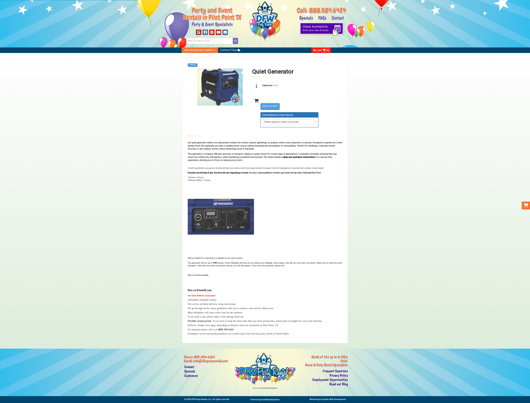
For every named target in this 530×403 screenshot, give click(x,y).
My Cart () (321, 50)
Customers (191, 375)
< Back (192, 65)
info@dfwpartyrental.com (211, 360)
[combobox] (289, 122)
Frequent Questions (335, 371)
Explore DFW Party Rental (198, 50)
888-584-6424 (204, 356)
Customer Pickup (228, 50)
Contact (338, 17)
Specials (306, 17)
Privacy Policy (338, 375)
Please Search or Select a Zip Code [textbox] (281, 122)
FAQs (322, 17)
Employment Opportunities (330, 379)
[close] (528, 399)
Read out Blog (338, 384)
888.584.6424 (327, 10)
